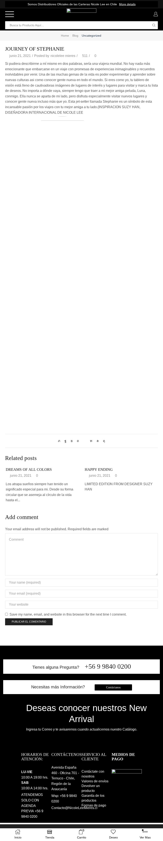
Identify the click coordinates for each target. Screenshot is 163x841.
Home (65, 35)
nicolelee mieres (63, 56)
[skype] (103, 440)
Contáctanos (113, 687)
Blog (75, 35)
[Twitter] (60, 440)
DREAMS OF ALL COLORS (29, 469)
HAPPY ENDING (99, 469)
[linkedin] (91, 440)
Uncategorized (91, 35)
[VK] (72, 440)
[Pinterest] (78, 440)
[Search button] (153, 25)
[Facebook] (65, 440)
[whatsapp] (97, 440)
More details (127, 4)
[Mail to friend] (84, 440)
